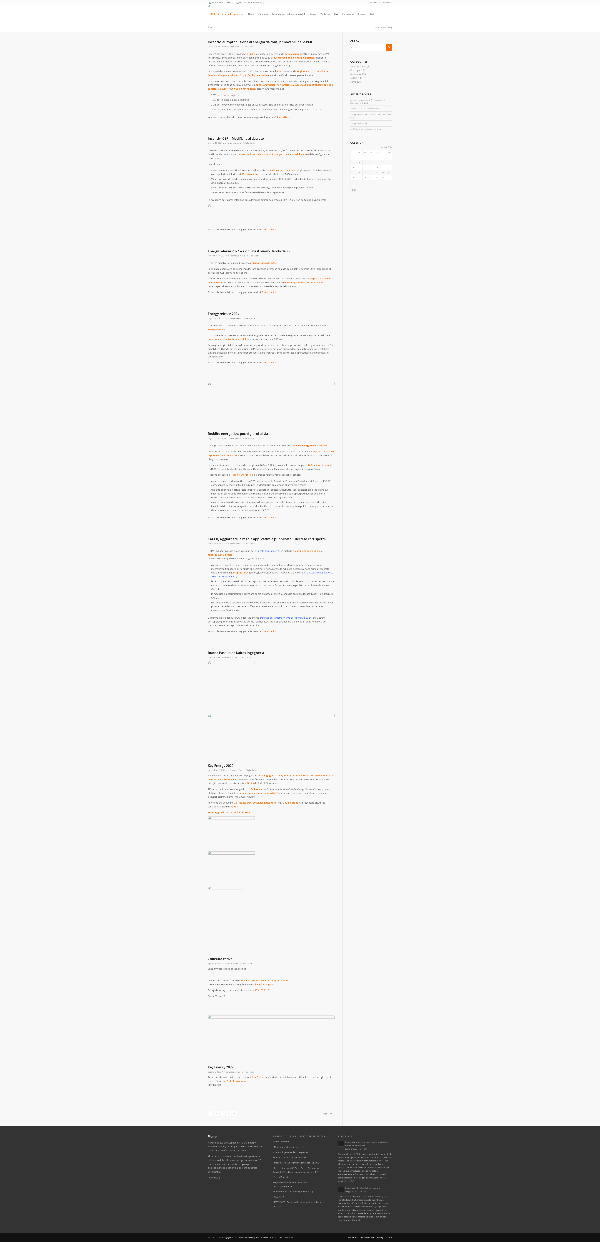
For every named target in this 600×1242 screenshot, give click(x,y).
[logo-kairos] (225, 14)
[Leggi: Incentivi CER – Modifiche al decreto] (341, 1189)
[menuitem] (251, 14)
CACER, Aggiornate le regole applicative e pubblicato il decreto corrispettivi (267, 539)
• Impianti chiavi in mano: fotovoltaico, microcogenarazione (290, 1184)
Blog (210, 27)
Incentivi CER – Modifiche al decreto (236, 138)
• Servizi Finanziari (281, 1177)
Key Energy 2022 (221, 765)
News (237, 46)
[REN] (271, 406)
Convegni (234, 770)
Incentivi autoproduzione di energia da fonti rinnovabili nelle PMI (260, 42)
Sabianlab (289, 1237)
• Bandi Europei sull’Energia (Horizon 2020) (293, 1191)
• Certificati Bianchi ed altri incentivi (289, 1157)
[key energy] (271, 738)
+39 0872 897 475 (385, 2)
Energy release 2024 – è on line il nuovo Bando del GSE (250, 251)
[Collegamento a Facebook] (385, 13)
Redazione (249, 46)
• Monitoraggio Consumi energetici (289, 1147)
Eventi (241, 770)
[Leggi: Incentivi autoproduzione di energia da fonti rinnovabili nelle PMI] (341, 1143)
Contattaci (283, 116)
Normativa (229, 46)
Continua (213, 1177)
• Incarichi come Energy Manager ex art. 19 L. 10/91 (296, 1162)
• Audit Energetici (281, 1141)
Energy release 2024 (223, 314)
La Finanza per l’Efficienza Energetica (255, 802)
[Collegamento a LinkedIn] (390, 13)
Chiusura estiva (220, 959)
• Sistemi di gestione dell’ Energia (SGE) (291, 1152)
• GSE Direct (278, 1196)
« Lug (353, 189)
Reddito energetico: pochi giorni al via (238, 433)
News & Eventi (230, 657)
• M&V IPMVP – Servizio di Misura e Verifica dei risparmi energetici (299, 1204)
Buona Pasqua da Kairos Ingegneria (236, 653)
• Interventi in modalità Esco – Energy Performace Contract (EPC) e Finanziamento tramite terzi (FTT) (296, 1170)
